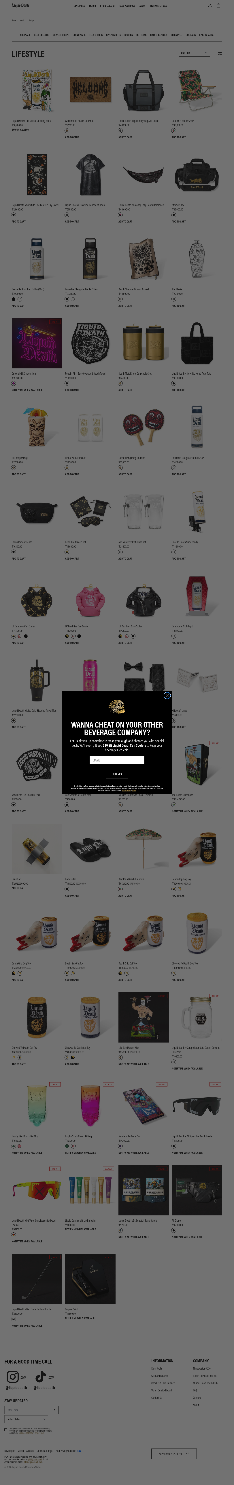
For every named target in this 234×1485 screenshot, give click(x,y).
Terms (134, 790)
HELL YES (117, 774)
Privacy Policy (126, 790)
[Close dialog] (167, 695)
